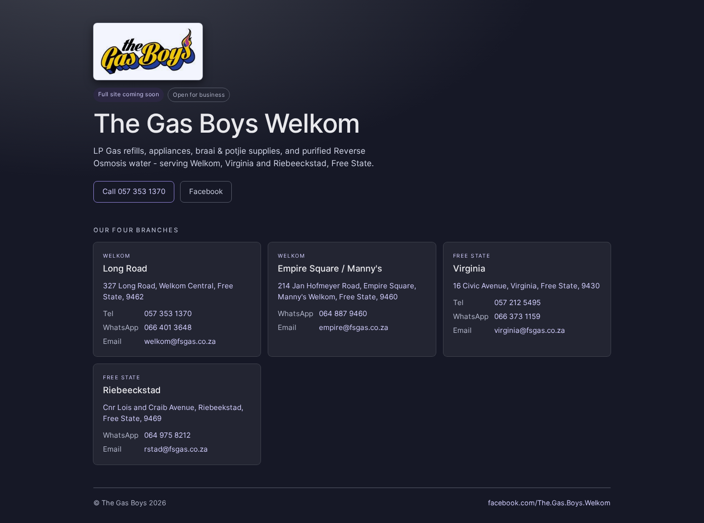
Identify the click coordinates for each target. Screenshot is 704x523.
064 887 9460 (343, 313)
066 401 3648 (168, 327)
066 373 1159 (517, 316)
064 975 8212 (167, 435)
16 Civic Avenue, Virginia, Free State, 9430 (526, 285)
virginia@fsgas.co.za (529, 330)
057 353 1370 (168, 313)
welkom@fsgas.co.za (180, 341)
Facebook (206, 191)
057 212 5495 (517, 302)
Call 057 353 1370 (133, 191)
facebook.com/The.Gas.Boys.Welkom (549, 503)
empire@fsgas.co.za (353, 327)
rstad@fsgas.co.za (176, 449)
